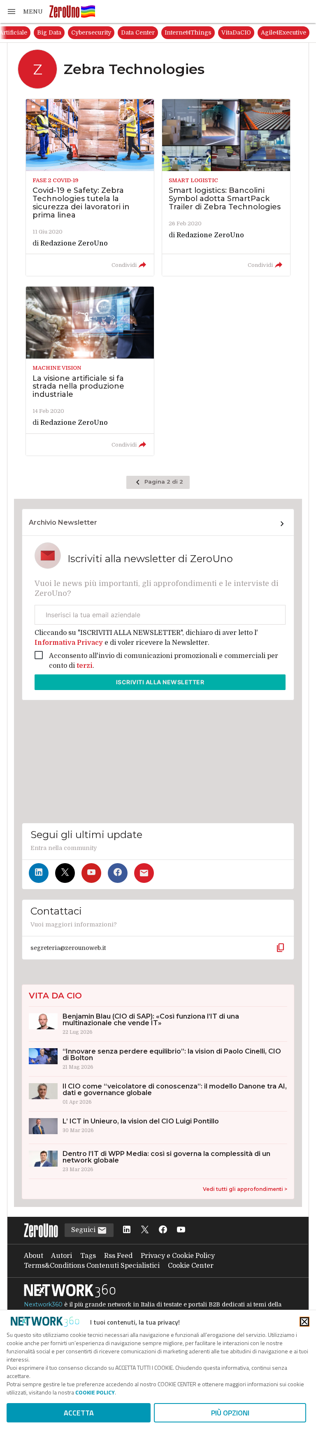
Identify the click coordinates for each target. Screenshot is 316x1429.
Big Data (49, 32)
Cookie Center (191, 1265)
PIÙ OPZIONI (230, 1412)
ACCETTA (79, 1412)
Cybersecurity (91, 32)
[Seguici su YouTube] (91, 873)
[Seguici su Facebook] (118, 873)
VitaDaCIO (236, 32)
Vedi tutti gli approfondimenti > (245, 1189)
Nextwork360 (43, 1304)
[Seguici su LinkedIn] (39, 873)
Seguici (84, 1230)
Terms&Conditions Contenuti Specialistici (92, 1265)
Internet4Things (188, 32)
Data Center (138, 32)
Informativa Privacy (70, 642)
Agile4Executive (283, 32)
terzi (85, 665)
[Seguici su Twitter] (65, 873)
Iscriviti (160, 682)
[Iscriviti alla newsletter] (144, 873)
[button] (24, 11)
